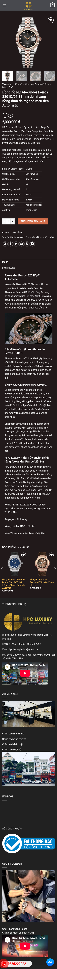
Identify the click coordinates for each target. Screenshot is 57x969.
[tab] (28, 262)
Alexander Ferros (23, 237)
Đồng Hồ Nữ (7, 87)
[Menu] (4, 5)
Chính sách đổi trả (11, 749)
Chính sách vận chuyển (14, 739)
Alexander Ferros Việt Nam (37, 84)
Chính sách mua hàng (13, 733)
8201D (13, 237)
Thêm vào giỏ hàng (33, 221)
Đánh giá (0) (8, 268)
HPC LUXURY (26, 526)
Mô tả (5, 262)
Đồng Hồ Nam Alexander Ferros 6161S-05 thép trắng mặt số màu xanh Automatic (14, 583)
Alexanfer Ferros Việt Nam (32, 533)
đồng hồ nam (38, 237)
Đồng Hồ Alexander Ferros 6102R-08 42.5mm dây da (42, 582)
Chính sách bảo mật (12, 744)
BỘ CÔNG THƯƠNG (12, 828)
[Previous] (7, 42)
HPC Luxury (21, 519)
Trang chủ (6, 84)
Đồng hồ (18, 84)
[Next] (50, 42)
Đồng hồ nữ (50, 237)
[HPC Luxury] (28, 5)
